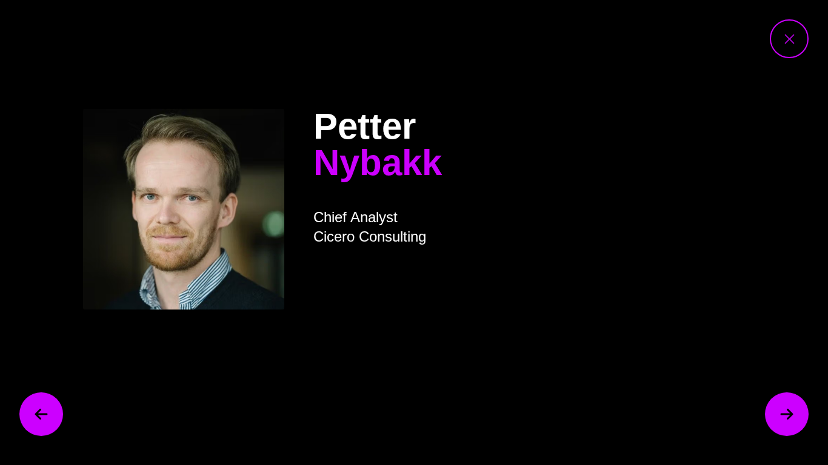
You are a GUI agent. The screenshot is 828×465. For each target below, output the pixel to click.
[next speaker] (787, 414)
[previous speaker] (41, 414)
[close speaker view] (789, 38)
